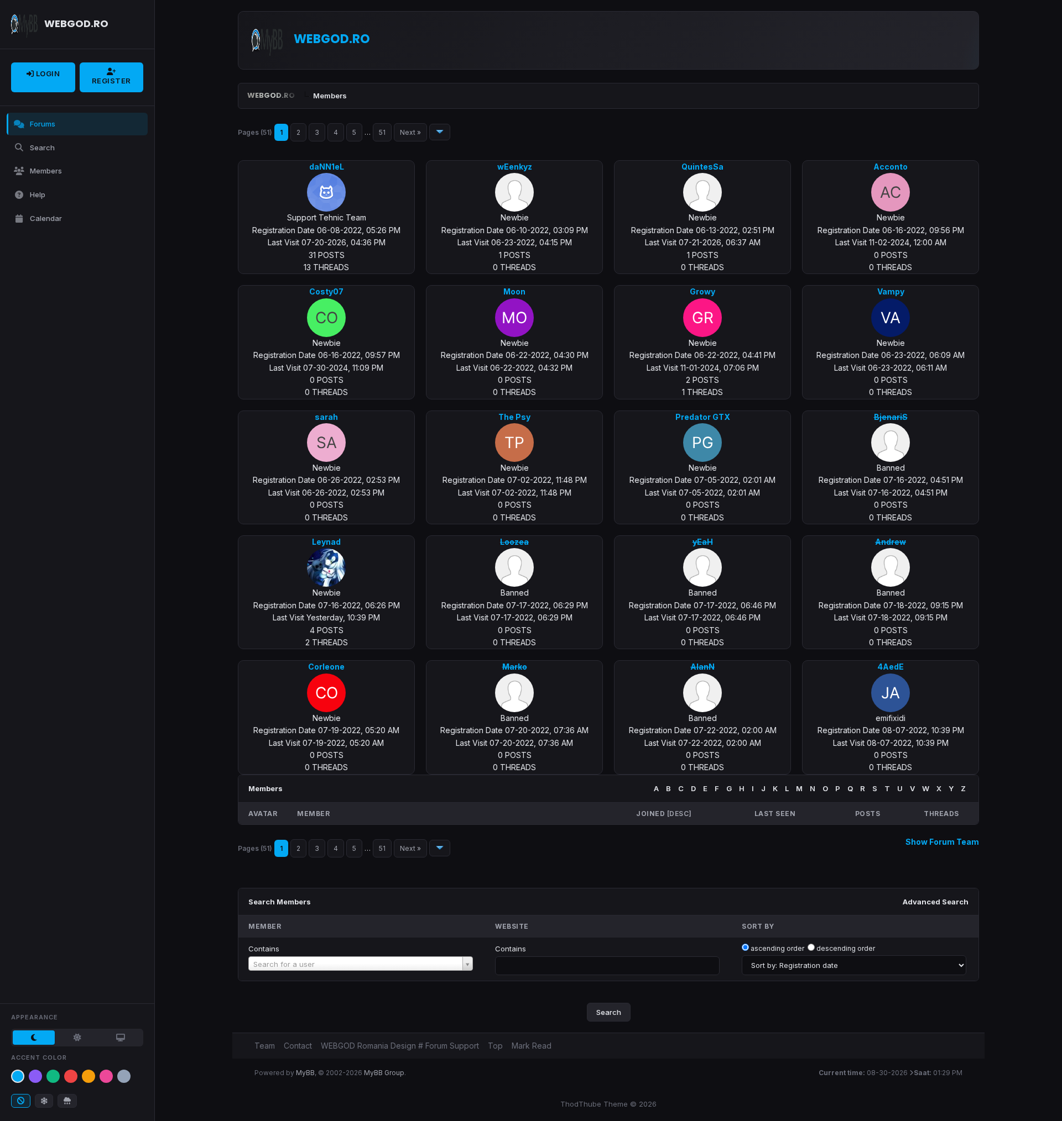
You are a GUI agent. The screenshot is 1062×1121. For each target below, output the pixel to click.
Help (37, 194)
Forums (42, 123)
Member (264, 926)
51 (382, 132)
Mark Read (531, 1045)
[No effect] (20, 1101)
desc (679, 813)
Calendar (46, 218)
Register (111, 80)
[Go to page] (439, 132)
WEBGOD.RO (271, 95)
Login (47, 73)
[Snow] (44, 1101)
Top (495, 1045)
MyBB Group (384, 1073)
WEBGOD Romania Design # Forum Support (400, 1045)
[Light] (77, 1037)
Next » (410, 132)
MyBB (305, 1073)
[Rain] (67, 1101)
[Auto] (121, 1037)
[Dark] (34, 1037)
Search (42, 147)
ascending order (777, 948)
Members (46, 170)
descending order (845, 948)
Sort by (758, 926)
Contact (298, 1045)
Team (264, 1045)
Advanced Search (936, 901)
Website (512, 926)
